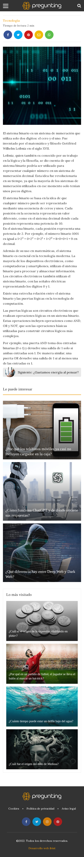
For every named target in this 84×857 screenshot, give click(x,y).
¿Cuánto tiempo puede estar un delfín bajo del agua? (41, 721)
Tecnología (11, 20)
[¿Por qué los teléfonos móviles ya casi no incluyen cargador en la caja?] (42, 430)
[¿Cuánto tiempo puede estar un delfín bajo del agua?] (42, 706)
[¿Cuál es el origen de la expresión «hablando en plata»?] (42, 621)
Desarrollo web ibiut (42, 848)
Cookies (13, 808)
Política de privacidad (40, 808)
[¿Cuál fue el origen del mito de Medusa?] (42, 749)
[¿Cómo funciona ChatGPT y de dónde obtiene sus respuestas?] (42, 491)
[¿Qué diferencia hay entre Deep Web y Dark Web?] (42, 552)
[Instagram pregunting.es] (47, 821)
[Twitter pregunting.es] (36, 821)
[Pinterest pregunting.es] (58, 821)
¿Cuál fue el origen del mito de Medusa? (34, 764)
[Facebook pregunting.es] (26, 821)
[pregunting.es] (42, 6)
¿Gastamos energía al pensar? (48, 372)
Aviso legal (69, 808)
